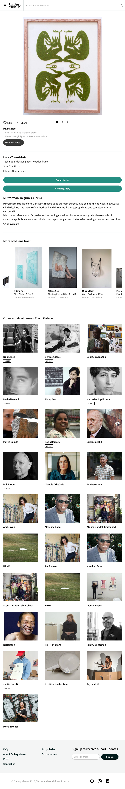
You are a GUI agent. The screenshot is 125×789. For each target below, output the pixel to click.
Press (6, 759)
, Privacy (64, 781)
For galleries (48, 749)
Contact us (9, 763)
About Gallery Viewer (15, 754)
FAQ (5, 749)
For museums (49, 754)
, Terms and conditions (47, 781)
